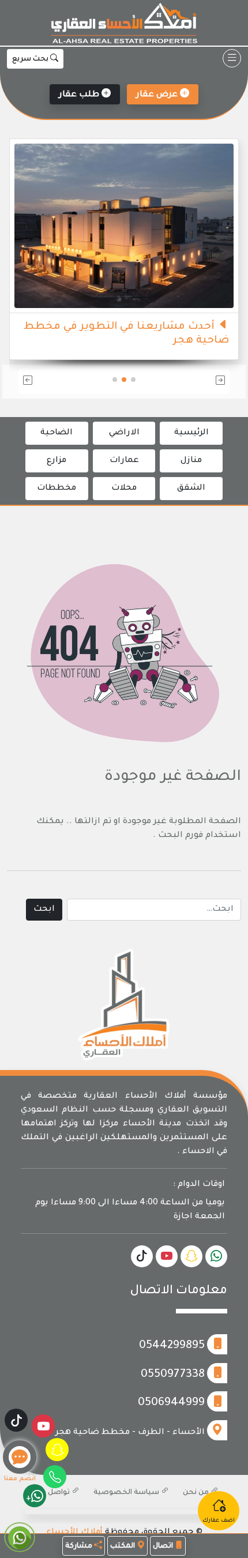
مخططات (56, 488)
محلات (124, 488)
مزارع (56, 460)
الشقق (191, 488)
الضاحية (56, 433)
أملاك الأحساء (74, 1532)
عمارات (124, 460)
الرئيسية (191, 433)
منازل (191, 460)
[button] (196, 381)
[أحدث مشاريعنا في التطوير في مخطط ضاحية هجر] (124, 226)
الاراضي (124, 433)
